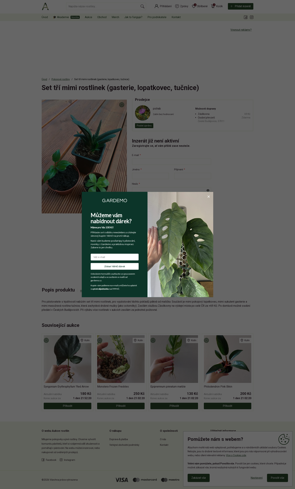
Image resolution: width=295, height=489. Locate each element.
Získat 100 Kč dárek (114, 266)
